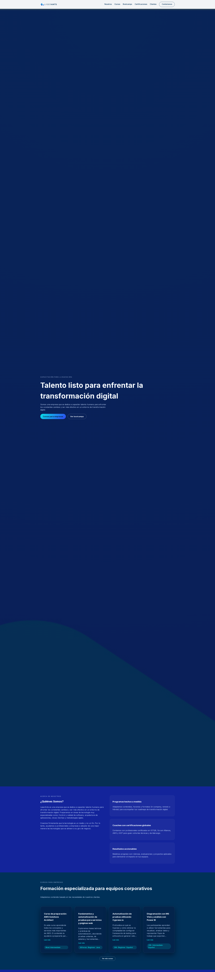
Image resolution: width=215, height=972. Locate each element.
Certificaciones (141, 4)
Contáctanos (167, 4)
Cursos (117, 4)
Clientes (153, 4)
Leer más (47, 940)
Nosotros (108, 4)
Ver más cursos (107, 958)
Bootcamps (127, 4)
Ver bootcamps (77, 416)
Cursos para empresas (53, 416)
